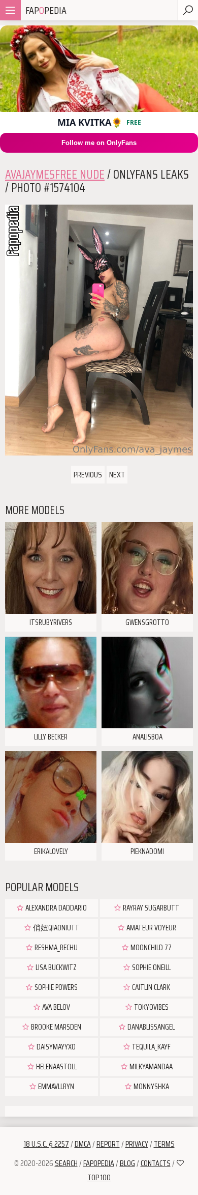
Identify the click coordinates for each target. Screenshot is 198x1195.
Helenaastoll (56, 1067)
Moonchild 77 (150, 948)
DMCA (83, 1143)
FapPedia (46, 10)
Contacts (156, 1163)
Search (66, 1163)
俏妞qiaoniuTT (55, 928)
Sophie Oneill (150, 967)
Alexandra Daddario (55, 908)
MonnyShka (150, 1086)
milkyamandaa (150, 1067)
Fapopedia (98, 1163)
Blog (127, 1163)
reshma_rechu (55, 948)
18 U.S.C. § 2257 (46, 1143)
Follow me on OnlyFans (99, 143)
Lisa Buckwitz (55, 967)
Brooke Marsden (55, 1027)
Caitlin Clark (150, 987)
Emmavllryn (55, 1086)
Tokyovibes (151, 1007)
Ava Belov (55, 1007)
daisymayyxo (55, 1047)
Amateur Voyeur (150, 928)
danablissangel (150, 1027)
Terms (164, 1143)
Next (117, 474)
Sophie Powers (55, 987)
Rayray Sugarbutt (150, 908)
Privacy (136, 1143)
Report (108, 1143)
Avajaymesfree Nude (55, 174)
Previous (88, 474)
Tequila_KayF (150, 1047)
